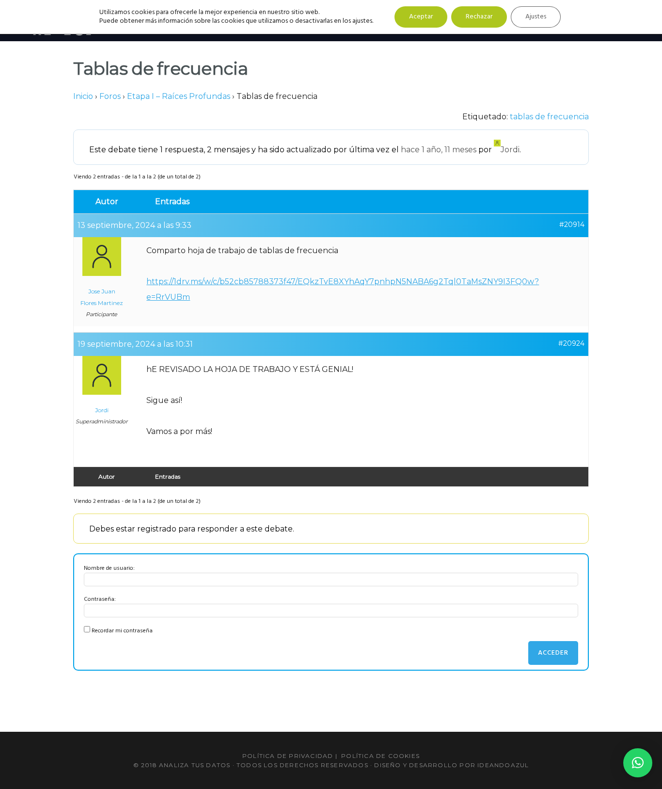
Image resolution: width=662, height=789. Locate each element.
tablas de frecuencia (549, 116)
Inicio (83, 96)
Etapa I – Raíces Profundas (178, 96)
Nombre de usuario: (109, 568)
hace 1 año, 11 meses (438, 149)
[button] (637, 762)
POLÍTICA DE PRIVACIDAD (287, 755)
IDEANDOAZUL (503, 765)
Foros (110, 96)
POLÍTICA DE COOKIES (380, 755)
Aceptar (421, 16)
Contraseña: (100, 599)
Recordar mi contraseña (122, 631)
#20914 (571, 224)
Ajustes (535, 16)
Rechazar (479, 16)
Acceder (553, 653)
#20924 (571, 343)
